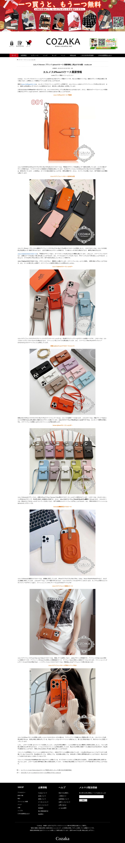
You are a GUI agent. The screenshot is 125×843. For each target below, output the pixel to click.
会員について (42, 796)
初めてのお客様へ (64, 793)
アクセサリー (21, 792)
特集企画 (73, 55)
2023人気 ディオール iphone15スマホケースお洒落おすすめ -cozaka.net (41, 772)
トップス (20, 810)
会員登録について (64, 799)
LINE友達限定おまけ (105, 55)
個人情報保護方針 (43, 811)
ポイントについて (43, 805)
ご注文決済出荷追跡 (87, 55)
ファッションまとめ (29, 59)
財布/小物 (20, 795)
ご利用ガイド (62, 796)
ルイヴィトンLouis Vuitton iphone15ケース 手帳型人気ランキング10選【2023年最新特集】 (46, 770)
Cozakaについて (42, 793)
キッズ (54, 55)
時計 (19, 798)
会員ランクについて (64, 802)
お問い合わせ (62, 805)
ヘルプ (62, 787)
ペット (63, 55)
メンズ (45, 55)
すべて (14, 55)
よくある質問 (62, 808)
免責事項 (40, 814)
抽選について (42, 799)
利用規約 (40, 808)
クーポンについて (43, 802)
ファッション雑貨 (23, 801)
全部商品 (24, 55)
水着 (19, 807)
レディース (34, 55)
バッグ (20, 804)
